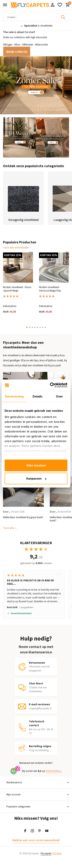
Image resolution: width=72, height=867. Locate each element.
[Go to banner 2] (19, 137)
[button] (26, 327)
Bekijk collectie (16, 51)
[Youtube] (46, 831)
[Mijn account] (52, 5)
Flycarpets (46, 853)
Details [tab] (37, 396)
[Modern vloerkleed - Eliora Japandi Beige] (18, 267)
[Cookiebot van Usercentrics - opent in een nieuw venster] (50, 385)
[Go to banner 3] (52, 137)
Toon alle (8, 528)
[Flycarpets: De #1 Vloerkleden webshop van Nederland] (30, 5)
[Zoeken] (63, 17)
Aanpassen (34, 478)
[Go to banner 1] (36, 85)
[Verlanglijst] (60, 5)
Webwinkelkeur (54, 771)
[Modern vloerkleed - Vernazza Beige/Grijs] (54, 267)
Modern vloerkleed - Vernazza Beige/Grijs (50, 289)
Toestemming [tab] (14, 396)
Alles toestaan (36, 465)
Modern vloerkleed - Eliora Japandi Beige (17, 289)
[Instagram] (32, 831)
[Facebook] (25, 831)
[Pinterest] (39, 831)
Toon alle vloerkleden (16, 247)
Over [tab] (59, 396)
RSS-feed (57, 853)
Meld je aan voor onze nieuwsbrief (36, 840)
